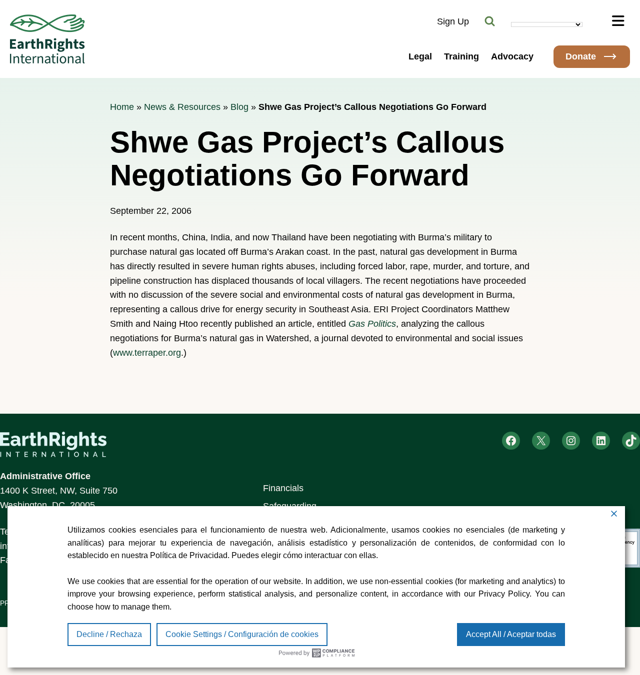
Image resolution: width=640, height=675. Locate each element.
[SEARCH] (490, 21)
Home (122, 107)
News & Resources (182, 107)
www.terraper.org (147, 353)
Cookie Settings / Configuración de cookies (242, 634)
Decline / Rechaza (109, 634)
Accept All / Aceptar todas (511, 634)
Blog (239, 107)
